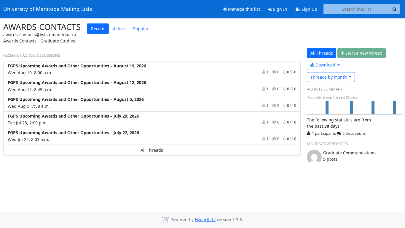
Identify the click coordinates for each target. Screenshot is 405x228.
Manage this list (243, 9)
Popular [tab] (141, 28)
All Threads (152, 150)
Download (325, 65)
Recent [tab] (98, 28)
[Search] (394, 9)
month (329, 77)
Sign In (279, 9)
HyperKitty (205, 219)
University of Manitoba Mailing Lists (47, 9)
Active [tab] (119, 28)
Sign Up (308, 9)
